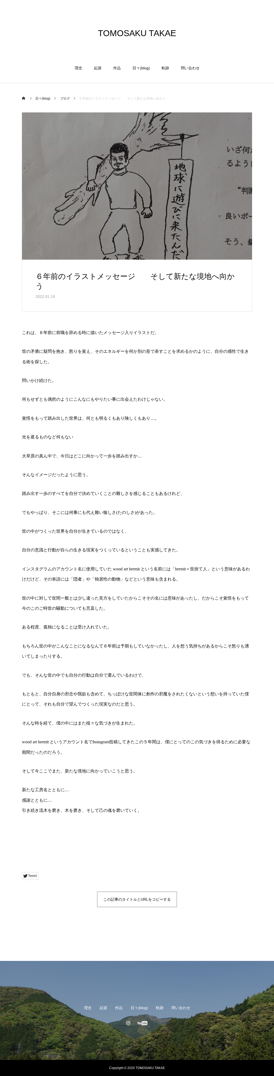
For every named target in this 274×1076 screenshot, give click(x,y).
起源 (97, 68)
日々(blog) (141, 68)
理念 (78, 68)
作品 (117, 68)
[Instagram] (128, 1023)
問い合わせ (190, 68)
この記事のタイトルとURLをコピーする (137, 899)
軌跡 (165, 68)
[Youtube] (142, 1023)
